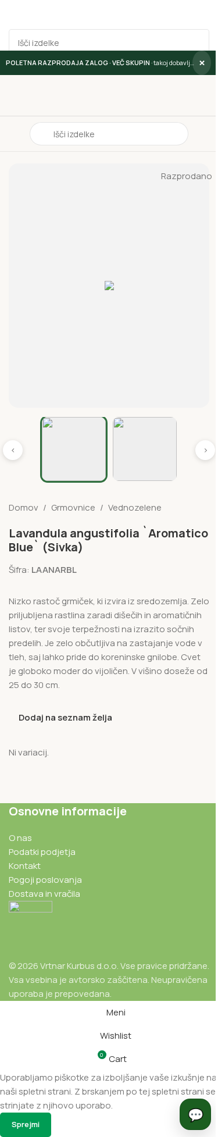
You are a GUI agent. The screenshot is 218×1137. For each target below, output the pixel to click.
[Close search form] (14, 14)
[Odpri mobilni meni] (13, 133)
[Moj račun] (204, 133)
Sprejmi (26, 1124)
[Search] (196, 42)
